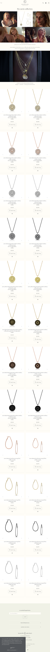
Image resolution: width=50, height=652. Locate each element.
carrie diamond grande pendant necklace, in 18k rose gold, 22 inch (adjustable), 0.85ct (12, 160)
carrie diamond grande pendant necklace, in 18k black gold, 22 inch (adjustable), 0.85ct (12, 245)
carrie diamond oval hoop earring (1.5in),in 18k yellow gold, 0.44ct (37, 501)
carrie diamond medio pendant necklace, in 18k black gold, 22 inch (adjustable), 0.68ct (37, 245)
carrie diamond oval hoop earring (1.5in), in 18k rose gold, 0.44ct (37, 460)
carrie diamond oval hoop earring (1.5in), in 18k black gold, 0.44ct (37, 543)
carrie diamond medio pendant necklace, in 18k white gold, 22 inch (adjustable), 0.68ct (37, 203)
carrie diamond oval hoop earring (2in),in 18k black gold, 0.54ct (12, 543)
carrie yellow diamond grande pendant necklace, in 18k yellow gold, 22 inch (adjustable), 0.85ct (12, 288)
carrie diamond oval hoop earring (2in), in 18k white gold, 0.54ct (12, 584)
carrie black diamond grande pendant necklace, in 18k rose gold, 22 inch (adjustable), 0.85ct (12, 374)
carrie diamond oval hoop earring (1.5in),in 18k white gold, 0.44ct (37, 584)
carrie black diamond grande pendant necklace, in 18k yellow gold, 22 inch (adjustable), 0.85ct (12, 331)
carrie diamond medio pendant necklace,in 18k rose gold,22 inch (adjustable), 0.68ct (37, 160)
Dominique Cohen (25, 3)
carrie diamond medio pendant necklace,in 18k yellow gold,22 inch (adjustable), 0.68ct (37, 117)
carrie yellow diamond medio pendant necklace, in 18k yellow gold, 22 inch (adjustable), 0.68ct (38, 288)
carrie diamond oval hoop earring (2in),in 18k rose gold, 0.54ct (12, 460)
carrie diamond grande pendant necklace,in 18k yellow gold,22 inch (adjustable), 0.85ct (12, 117)
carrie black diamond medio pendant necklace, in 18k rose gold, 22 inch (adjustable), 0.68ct (38, 374)
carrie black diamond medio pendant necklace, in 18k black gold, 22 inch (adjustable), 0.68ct (38, 417)
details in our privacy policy (11, 650)
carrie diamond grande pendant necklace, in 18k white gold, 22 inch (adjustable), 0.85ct (12, 203)
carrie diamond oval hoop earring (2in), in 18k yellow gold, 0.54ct (12, 501)
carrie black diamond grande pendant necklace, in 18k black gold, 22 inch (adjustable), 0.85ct (12, 417)
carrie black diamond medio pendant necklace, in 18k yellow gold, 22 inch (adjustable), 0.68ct (38, 331)
